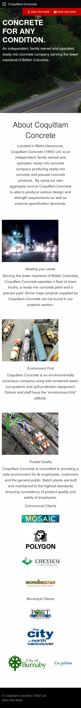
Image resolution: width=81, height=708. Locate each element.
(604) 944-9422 (39, 12)
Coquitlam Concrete (22, 4)
